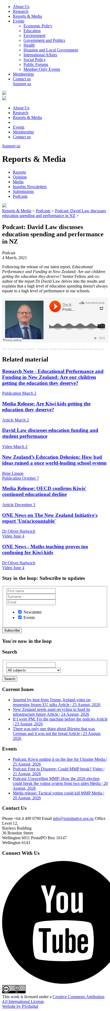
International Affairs (40, 55)
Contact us (22, 79)
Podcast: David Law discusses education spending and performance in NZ (54, 213)
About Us (21, 6)
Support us (22, 83)
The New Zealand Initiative (18, 349)
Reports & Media (27, 16)
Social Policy (34, 59)
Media (18, 182)
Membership (23, 74)
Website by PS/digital (20, 1006)
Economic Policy (37, 26)
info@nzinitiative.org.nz (73, 818)
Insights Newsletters (30, 186)
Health (29, 45)
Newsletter (32, 612)
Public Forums (35, 64)
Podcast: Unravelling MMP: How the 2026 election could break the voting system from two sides (60, 783)
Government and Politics (44, 40)
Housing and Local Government (50, 50)
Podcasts (20, 196)
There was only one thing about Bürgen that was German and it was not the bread (57, 733)
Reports (19, 172)
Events (18, 21)
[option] (20, 612)
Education (32, 30)
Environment (34, 35)
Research (20, 11)
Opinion (20, 177)
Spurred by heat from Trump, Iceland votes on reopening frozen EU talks (56, 702)
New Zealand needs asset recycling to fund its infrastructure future (51, 712)
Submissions (23, 191)
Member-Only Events (41, 69)
